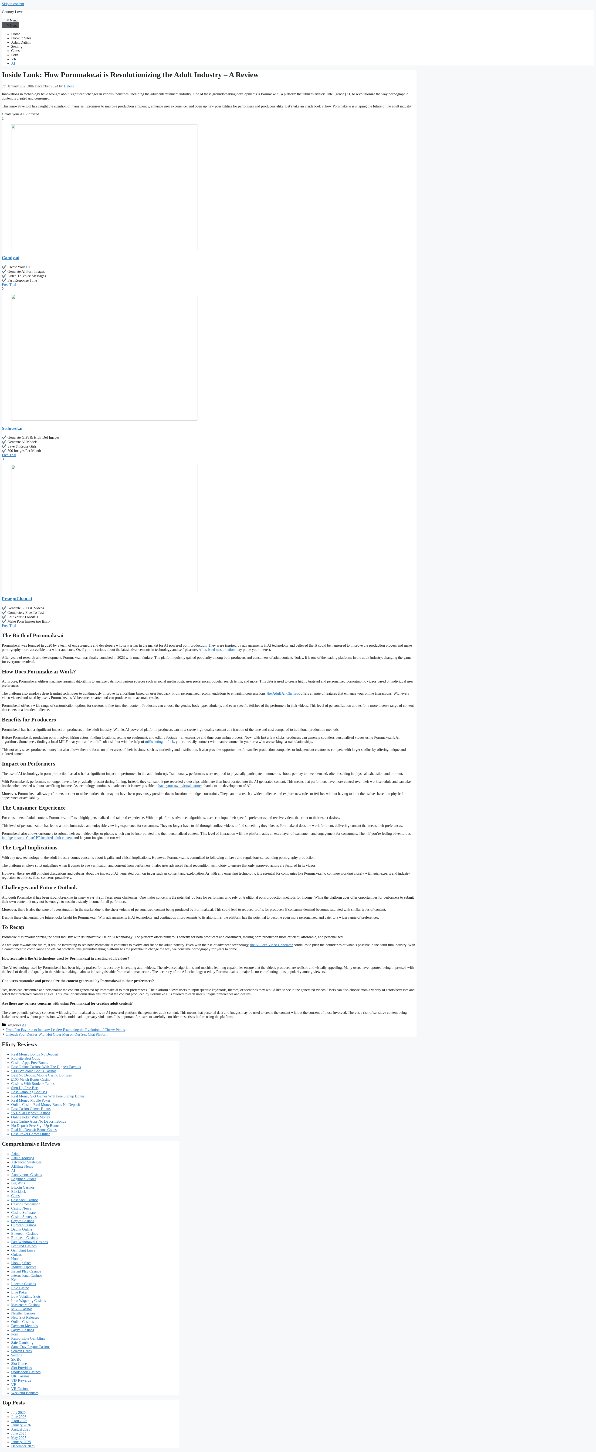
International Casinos (26, 1275)
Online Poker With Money (30, 1117)
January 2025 (21, 1442)
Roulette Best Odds (25, 1058)
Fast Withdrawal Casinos (29, 1242)
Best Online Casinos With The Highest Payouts (46, 1067)
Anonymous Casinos (26, 1175)
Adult (15, 1154)
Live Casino (20, 1288)
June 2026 (18, 1417)
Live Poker (19, 1292)
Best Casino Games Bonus (31, 1109)
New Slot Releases (25, 1317)
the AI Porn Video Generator (271, 945)
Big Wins (18, 1183)
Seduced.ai (12, 428)
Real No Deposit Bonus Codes (34, 1130)
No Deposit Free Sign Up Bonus (35, 1126)
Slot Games (19, 1364)
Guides (16, 1254)
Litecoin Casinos (23, 1284)
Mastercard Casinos (25, 1305)
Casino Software (23, 1212)
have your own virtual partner (180, 786)
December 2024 (23, 1446)
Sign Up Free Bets (24, 1088)
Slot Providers (21, 1368)
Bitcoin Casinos (22, 1187)
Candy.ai (10, 257)
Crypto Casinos (22, 1221)
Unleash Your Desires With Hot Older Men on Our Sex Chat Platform (57, 1034)
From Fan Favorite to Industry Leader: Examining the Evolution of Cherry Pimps (65, 1030)
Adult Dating (20, 42)
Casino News (21, 1208)
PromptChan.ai (17, 598)
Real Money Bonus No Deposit (34, 1054)
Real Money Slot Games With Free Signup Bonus (48, 1096)
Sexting (16, 46)
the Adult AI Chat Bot (283, 693)
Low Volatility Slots (26, 1296)
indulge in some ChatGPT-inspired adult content (37, 838)
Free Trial (9, 284)
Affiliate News (22, 1166)
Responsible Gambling (28, 1338)
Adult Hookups (22, 1158)
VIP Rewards (21, 1380)
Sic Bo (16, 1359)
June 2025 (18, 1433)
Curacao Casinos (23, 1225)
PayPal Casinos (22, 1330)
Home (15, 34)
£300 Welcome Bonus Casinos (33, 1071)
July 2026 (18, 1412)
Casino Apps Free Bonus (29, 1063)
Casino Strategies (24, 1217)
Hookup (17, 1259)
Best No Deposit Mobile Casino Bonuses (41, 1075)
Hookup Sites (21, 38)
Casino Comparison (25, 1204)
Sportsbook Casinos (26, 1372)
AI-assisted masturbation (217, 650)
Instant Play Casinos (26, 1271)
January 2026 (21, 1425)
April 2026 (19, 1421)
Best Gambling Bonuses (29, 1092)
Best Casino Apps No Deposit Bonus (38, 1121)
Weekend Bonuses (24, 1393)
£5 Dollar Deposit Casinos (30, 1113)
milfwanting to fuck (159, 742)
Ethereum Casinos (24, 1233)
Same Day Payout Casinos (30, 1347)
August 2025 (20, 1429)
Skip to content (13, 4)
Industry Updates (23, 1267)
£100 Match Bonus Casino (31, 1079)
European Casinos (24, 1238)
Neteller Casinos (23, 1313)
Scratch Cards (21, 1351)
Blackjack (18, 1191)
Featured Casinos (24, 1246)
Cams (15, 51)
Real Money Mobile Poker (30, 1100)
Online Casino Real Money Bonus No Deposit (45, 1105)
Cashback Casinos (24, 1200)
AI (13, 63)
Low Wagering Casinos (28, 1301)
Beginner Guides (23, 1179)
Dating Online (21, 1229)
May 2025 (18, 1438)
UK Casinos (20, 1376)
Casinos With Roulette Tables (32, 1084)
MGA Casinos (21, 1309)
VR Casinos (20, 1389)
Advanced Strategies (26, 1162)
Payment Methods (24, 1326)
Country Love (12, 12)
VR (14, 59)
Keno (15, 1280)
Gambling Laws (23, 1250)
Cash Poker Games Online (30, 1134)
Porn (14, 55)
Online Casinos (22, 1322)
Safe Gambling (22, 1343)
